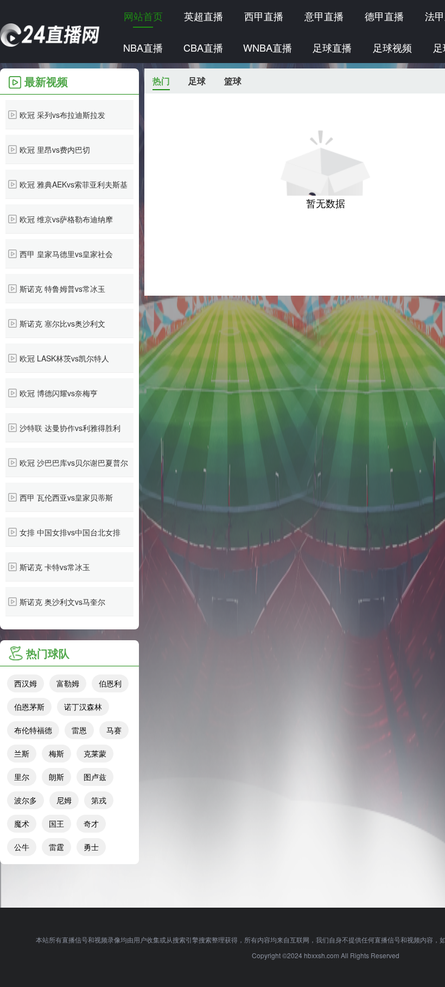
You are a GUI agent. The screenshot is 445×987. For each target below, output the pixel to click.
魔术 (21, 823)
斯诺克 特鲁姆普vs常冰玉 (62, 288)
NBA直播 (143, 47)
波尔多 (25, 800)
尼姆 (64, 800)
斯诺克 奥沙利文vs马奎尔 (62, 601)
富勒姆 (67, 683)
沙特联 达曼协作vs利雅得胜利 (70, 427)
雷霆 (56, 846)
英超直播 (203, 16)
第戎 (98, 800)
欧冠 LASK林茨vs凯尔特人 (64, 358)
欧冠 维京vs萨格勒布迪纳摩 (66, 219)
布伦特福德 (33, 729)
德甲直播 (384, 16)
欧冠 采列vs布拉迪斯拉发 (62, 114)
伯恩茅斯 (29, 706)
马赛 (114, 729)
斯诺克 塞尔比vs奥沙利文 (62, 323)
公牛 (21, 846)
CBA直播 (203, 47)
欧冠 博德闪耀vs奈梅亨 (59, 393)
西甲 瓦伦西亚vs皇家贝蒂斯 (66, 497)
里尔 (21, 776)
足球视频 (392, 47)
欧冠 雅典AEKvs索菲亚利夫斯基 (74, 184)
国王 (56, 823)
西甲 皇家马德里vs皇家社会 (66, 253)
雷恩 (79, 729)
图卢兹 (95, 776)
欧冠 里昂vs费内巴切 (55, 149)
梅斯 (56, 753)
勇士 (91, 846)
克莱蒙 (95, 753)
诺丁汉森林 (83, 706)
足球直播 (332, 47)
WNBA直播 (267, 47)
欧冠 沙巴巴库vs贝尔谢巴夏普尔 (74, 462)
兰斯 (21, 753)
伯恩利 (110, 683)
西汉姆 (25, 683)
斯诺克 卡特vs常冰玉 (55, 566)
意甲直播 (324, 16)
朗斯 (56, 776)
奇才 (91, 823)
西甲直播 (263, 16)
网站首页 (143, 16)
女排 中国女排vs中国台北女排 (70, 532)
